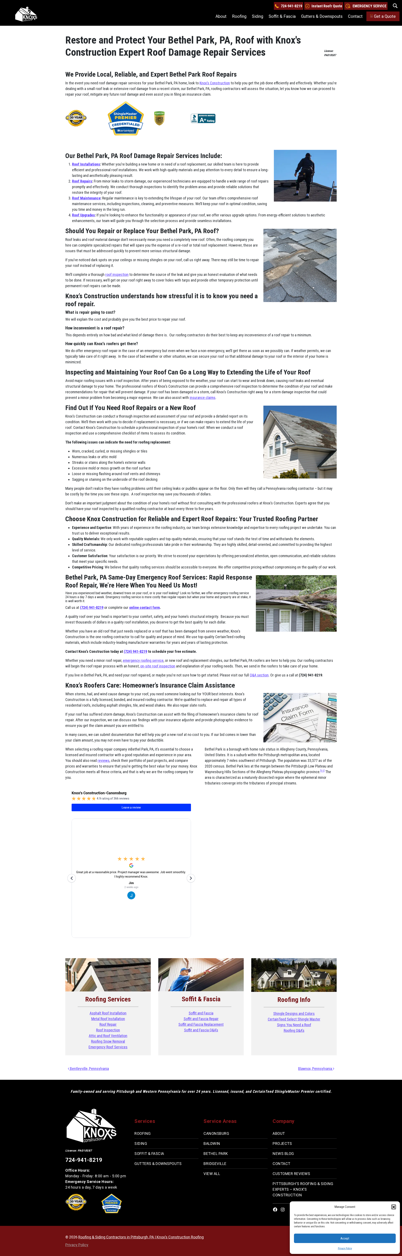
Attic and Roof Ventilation (108, 1036)
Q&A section (259, 675)
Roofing (239, 16)
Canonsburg (216, 1133)
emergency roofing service (143, 660)
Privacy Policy (345, 1248)
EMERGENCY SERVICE (370, 6)
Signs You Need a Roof (294, 1025)
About (221, 16)
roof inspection (117, 274)
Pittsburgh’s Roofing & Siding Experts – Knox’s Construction (303, 1189)
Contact (355, 16)
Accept (344, 1238)
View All (212, 1173)
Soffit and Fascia (201, 1013)
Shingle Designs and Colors (294, 1013)
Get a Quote (385, 16)
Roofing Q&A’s (294, 1030)
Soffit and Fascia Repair (201, 1019)
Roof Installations (86, 164)
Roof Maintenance (86, 198)
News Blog (283, 1153)
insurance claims (202, 397)
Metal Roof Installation (108, 1019)
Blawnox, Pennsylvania (315, 1068)
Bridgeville (215, 1163)
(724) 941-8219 (91, 607)
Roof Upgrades (83, 215)
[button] (394, 1207)
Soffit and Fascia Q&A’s (201, 1030)
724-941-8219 (291, 6)
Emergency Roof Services (108, 1047)
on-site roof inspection (157, 666)
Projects (282, 1143)
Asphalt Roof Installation (108, 1013)
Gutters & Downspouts (322, 16)
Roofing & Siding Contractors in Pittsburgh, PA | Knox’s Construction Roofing (141, 1237)
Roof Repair (108, 1024)
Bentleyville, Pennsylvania (89, 1068)
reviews (104, 760)
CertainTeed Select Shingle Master (294, 1019)
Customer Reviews (291, 1173)
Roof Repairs (82, 181)
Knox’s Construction (215, 83)
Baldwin (212, 1143)
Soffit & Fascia (282, 16)
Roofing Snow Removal (108, 1041)
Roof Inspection (108, 1030)
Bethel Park (216, 1153)
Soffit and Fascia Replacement (201, 1024)
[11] (322, 770)
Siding (257, 16)
